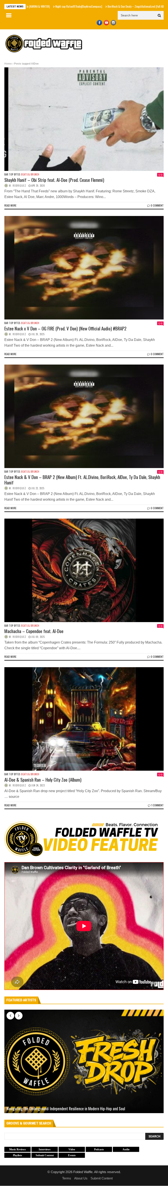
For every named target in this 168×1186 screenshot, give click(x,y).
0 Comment (157, 205)
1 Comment (157, 805)
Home (8, 63)
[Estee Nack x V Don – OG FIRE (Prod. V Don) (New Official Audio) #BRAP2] (84, 267)
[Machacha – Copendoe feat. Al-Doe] (84, 570)
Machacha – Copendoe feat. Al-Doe (33, 631)
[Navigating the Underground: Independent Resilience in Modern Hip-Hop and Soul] (84, 1061)
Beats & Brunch (30, 174)
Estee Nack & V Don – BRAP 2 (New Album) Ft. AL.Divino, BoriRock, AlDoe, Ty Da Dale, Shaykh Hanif (82, 480)
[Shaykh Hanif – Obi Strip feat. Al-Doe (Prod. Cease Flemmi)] (84, 119)
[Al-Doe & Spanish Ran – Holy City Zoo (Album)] (84, 719)
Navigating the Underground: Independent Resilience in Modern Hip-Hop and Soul (66, 1108)
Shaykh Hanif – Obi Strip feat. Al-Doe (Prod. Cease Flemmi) (54, 179)
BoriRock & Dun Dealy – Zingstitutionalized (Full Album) (103, 6)
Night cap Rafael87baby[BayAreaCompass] (43, 6)
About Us (81, 1178)
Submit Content (102, 1178)
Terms (66, 1178)
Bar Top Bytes (12, 174)
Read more (10, 205)
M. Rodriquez (17, 185)
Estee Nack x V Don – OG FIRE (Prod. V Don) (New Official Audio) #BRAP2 (65, 328)
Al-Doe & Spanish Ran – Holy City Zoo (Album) (42, 779)
